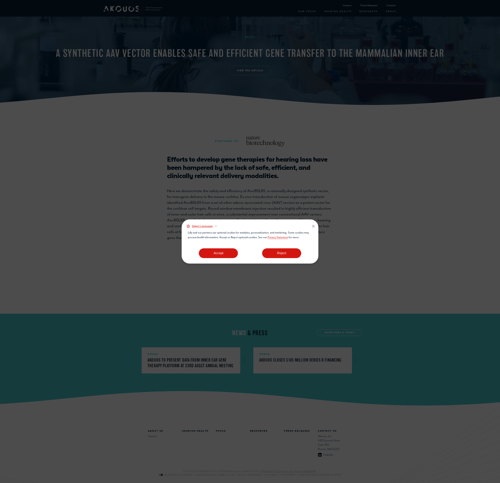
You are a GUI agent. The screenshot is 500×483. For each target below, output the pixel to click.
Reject (281, 253)
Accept (218, 253)
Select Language (202, 226)
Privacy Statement (278, 237)
